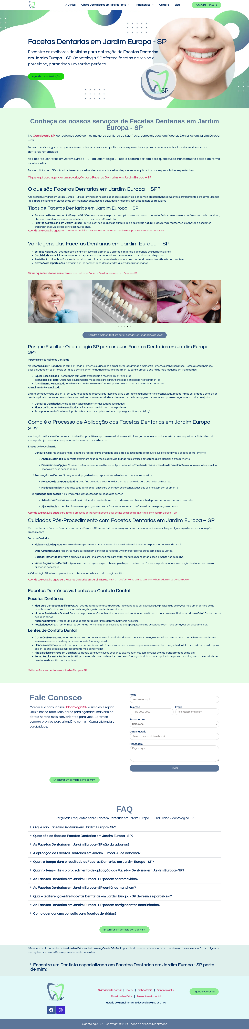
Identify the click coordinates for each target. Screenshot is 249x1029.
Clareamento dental (109, 990)
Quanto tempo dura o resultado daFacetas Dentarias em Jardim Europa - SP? (93, 861)
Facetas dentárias (122, 996)
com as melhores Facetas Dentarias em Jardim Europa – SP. (83, 273)
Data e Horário (138, 731)
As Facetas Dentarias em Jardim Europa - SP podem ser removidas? (85, 879)
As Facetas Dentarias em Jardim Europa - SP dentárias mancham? (84, 887)
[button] (46, 76)
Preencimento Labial (148, 996)
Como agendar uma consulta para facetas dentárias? (74, 913)
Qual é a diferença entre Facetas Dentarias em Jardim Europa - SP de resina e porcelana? (102, 896)
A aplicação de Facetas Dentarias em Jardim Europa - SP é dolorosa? (86, 853)
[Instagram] (60, 1010)
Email (178, 707)
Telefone (135, 707)
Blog (177, 5)
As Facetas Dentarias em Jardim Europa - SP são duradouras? (81, 844)
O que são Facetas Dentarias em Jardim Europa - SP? (74, 827)
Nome (133, 695)
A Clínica (71, 5)
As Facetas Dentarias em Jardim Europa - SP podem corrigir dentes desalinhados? (96, 905)
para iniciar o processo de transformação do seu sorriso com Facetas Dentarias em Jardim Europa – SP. (102, 513)
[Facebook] (51, 1010)
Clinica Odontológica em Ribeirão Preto (103, 5)
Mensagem (136, 744)
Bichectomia (145, 990)
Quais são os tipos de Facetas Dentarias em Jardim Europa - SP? (83, 836)
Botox (130, 990)
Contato (164, 5)
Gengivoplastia (165, 990)
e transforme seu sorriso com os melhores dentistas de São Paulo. (108, 579)
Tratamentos (142, 5)
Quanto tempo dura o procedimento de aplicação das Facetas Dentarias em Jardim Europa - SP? (108, 870)
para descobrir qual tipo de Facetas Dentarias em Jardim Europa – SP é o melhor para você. (96, 230)
